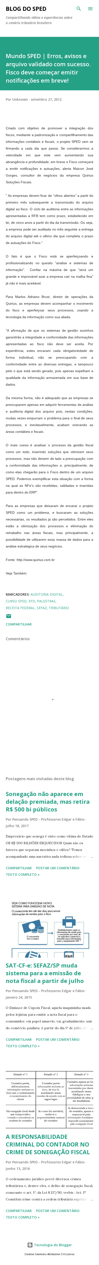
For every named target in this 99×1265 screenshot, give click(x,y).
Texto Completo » (23, 874)
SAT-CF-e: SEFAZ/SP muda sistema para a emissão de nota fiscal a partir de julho (45, 973)
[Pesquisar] (79, 9)
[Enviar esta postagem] (9, 617)
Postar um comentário (58, 868)
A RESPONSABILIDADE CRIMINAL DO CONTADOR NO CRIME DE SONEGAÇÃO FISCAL (48, 1144)
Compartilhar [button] (19, 624)
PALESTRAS (46, 601)
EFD (32, 601)
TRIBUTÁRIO (59, 608)
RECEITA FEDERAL (20, 608)
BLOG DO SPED (26, 9)
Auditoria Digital (47, 594)
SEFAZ (42, 608)
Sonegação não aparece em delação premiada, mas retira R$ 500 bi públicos (48, 801)
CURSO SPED (16, 601)
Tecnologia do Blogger (52, 1245)
